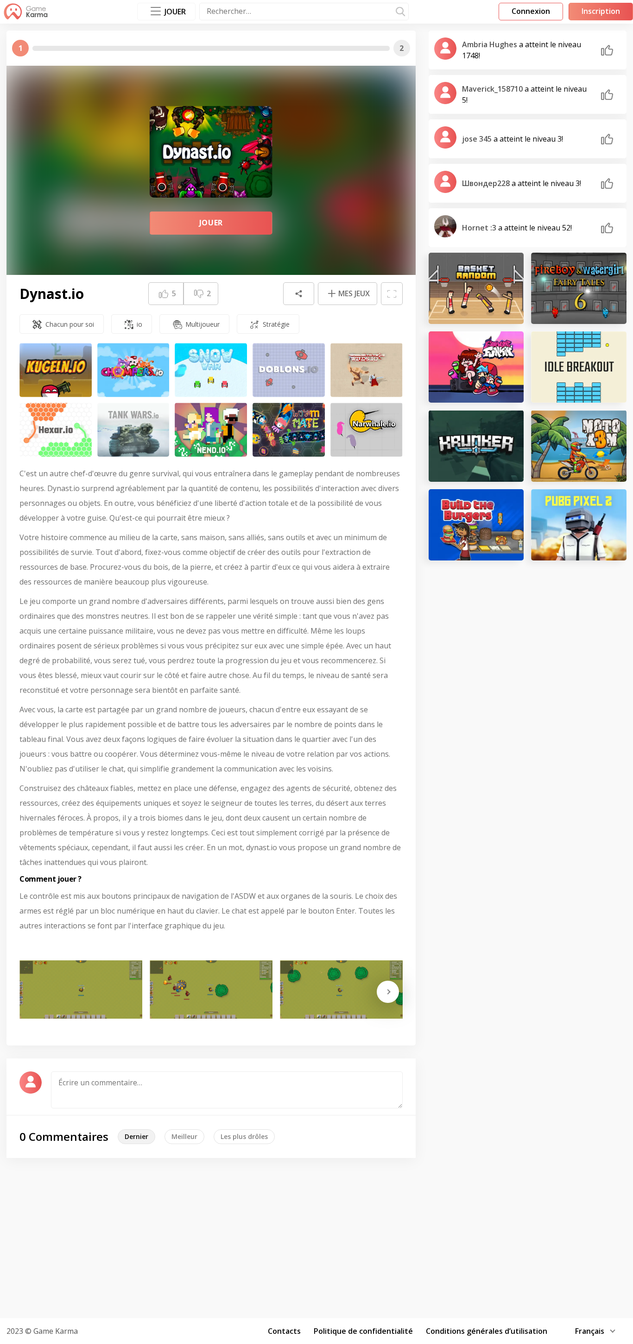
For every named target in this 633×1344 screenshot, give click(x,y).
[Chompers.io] (133, 370)
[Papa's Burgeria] (476, 524)
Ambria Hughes (490, 44)
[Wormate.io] (289, 430)
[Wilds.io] (366, 370)
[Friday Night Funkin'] (476, 367)
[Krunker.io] (476, 445)
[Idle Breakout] (579, 367)
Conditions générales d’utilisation (486, 1331)
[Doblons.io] (289, 370)
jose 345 (478, 139)
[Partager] (298, 293)
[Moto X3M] (579, 445)
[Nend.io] (211, 430)
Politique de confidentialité (363, 1331)
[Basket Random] (476, 288)
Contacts (284, 1331)
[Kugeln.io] (55, 370)
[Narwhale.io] (366, 430)
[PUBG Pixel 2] (579, 524)
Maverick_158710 (493, 89)
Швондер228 (487, 183)
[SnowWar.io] (211, 370)
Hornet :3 (480, 228)
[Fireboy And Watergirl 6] (579, 288)
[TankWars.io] (133, 430)
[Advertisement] (316, 1236)
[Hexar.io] (55, 430)
